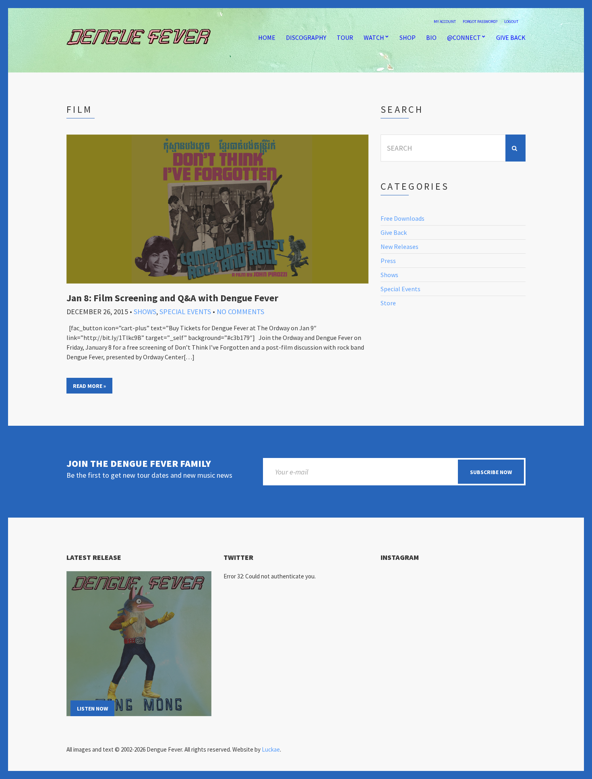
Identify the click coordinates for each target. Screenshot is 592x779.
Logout (511, 22)
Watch (374, 37)
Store (388, 303)
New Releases (399, 246)
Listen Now (92, 708)
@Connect (464, 37)
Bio (431, 37)
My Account (445, 22)
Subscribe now (491, 472)
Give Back (511, 37)
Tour (345, 37)
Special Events (185, 311)
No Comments (240, 311)
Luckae (271, 749)
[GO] (515, 148)
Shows (145, 311)
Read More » (89, 386)
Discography (306, 37)
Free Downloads (402, 218)
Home (266, 37)
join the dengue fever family (138, 464)
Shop (407, 37)
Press (388, 261)
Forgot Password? (480, 22)
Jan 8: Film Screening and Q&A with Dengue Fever (172, 298)
